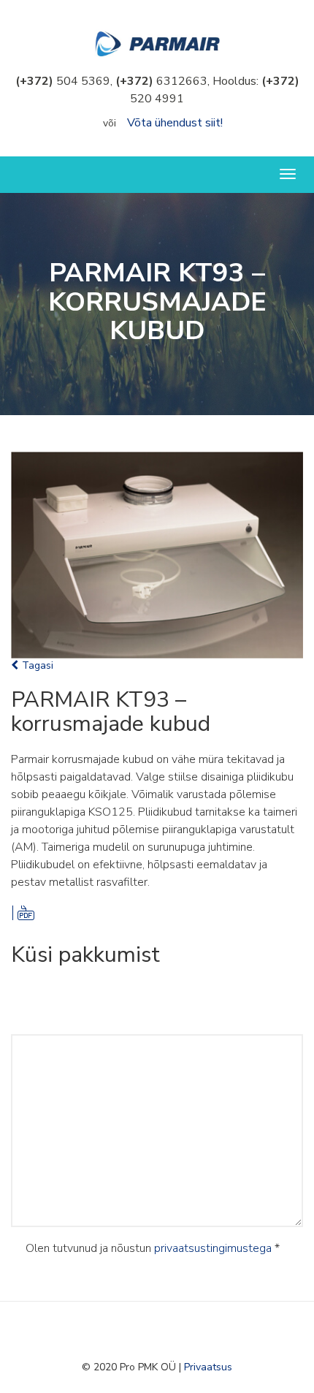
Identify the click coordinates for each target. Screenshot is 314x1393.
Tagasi (37, 665)
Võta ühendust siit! (175, 123)
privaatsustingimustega (213, 1248)
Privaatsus (208, 1367)
